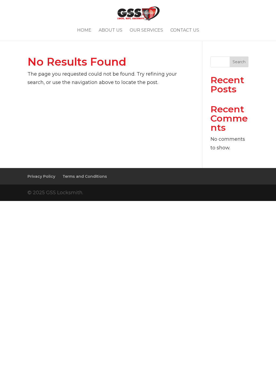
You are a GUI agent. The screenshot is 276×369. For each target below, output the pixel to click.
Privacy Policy (41, 176)
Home (84, 30)
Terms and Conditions (85, 176)
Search (239, 61)
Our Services (146, 30)
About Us (110, 30)
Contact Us (184, 30)
